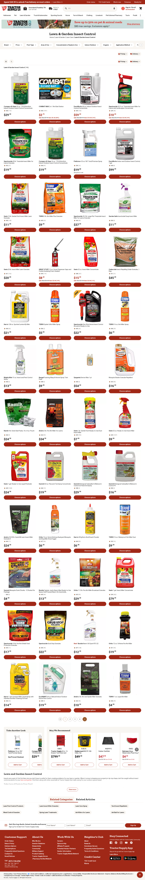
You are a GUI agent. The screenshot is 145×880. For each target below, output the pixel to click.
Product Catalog (38, 854)
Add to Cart (18, 765)
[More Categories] (140, 15)
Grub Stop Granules (50, 643)
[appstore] (115, 858)
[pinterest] (116, 842)
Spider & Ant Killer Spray (49, 324)
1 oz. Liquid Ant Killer (118, 697)
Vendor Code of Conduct (42, 875)
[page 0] (60, 719)
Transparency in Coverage (12, 875)
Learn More (57, 2)
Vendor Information (64, 851)
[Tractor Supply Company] (11, 8)
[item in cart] (140, 8)
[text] (84, 37)
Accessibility (77, 873)
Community (36, 848)
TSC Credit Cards (104, 2)
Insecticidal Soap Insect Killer (123, 216)
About (86, 841)
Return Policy (9, 843)
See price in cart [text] (78, 172)
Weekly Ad (137, 2)
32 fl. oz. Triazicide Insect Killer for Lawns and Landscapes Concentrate (124, 107)
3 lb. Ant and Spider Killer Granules (88, 697)
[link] (52, 37)
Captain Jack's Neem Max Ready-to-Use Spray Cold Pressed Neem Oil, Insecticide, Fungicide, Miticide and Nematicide (55, 591)
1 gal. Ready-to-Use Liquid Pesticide (18, 484)
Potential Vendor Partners (66, 848)
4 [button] (79, 719)
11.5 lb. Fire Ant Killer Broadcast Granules (89, 590)
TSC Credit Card (90, 861)
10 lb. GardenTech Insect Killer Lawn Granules (18, 217)
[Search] (66, 8)
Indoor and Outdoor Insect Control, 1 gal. (124, 162)
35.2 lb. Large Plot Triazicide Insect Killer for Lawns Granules (90, 217)
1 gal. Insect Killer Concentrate (121, 590)
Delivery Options (10, 846)
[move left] (8, 749)
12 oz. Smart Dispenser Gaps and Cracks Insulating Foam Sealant (55, 270)
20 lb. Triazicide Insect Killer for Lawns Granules (18, 162)
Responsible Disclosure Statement (93, 873)
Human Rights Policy (27, 875)
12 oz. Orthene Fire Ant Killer (120, 643)
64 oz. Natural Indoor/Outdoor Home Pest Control (53, 697)
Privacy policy (8, 873)
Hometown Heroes (90, 846)
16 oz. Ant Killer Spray (119, 324)
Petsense (127, 2)
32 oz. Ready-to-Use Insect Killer (121, 431)
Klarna (86, 863)
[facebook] (111, 842)
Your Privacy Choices (20, 873)
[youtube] (126, 842)
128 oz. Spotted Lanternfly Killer (17, 324)
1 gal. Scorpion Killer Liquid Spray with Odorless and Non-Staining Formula (19, 697)
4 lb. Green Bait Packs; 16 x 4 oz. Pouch (19, 431)
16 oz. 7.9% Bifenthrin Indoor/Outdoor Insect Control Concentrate (53, 162)
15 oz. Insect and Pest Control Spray (18, 378)
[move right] (40, 749)
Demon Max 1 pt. (83, 377)
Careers (60, 841)
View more (72, 789)
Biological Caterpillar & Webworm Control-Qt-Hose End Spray (88, 484)
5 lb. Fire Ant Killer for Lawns (51, 431)
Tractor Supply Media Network (68, 854)
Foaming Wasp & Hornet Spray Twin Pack (53, 378)
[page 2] (84, 719)
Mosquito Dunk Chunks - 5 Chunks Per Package (19, 591)
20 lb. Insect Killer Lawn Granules (17, 269)
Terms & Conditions (91, 851)
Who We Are (36, 841)
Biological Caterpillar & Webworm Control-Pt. (123, 484)
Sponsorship (61, 843)
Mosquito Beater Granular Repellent (121, 377)
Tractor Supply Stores (40, 856)
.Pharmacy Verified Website (42, 859)
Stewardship (36, 846)
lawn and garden (26, 780)
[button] (62, 2)
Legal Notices (67, 873)
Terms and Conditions (37, 873)
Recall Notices (10, 856)
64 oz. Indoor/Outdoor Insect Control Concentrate (87, 107)
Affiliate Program (63, 846)
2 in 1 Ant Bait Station (51, 106)
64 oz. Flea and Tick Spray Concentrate (55, 484)
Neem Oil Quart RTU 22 (86, 643)
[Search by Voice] (114, 8)
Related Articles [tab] (85, 799)
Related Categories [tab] (61, 799)
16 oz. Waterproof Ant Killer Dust (122, 537)
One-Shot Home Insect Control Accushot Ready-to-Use (88, 325)
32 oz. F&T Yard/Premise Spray (88, 161)
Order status (91, 2)
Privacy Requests (76, 875)
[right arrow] (141, 45)
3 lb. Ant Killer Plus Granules (50, 216)
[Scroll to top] (140, 875)
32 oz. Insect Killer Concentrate (86, 269)
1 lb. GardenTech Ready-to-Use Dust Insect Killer (88, 431)
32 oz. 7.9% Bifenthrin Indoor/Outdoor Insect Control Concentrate (18, 107)
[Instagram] (121, 842)
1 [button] (65, 719)
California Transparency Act (53, 873)
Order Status (9, 841)
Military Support (38, 851)
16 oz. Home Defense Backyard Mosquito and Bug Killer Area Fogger (55, 538)
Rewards (87, 843)
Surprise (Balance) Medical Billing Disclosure (118, 873)
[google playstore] (130, 858)
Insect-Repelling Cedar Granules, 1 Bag (124, 270)
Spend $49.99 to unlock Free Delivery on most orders (27, 2)
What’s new (117, 2)
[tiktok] (131, 842)
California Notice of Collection (61, 875)
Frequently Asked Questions (15, 851)
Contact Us (9, 854)
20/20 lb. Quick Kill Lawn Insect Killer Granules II (18, 538)
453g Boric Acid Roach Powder (86, 537)
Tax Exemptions (10, 848)
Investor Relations (38, 843)
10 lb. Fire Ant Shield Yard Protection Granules (17, 644)
